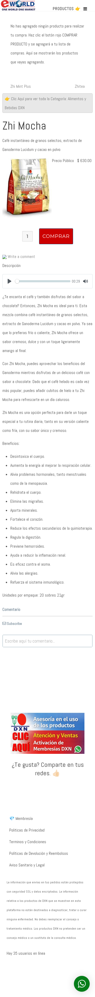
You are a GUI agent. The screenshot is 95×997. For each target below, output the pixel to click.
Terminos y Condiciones (27, 841)
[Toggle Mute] (85, 281)
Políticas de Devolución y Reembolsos (38, 853)
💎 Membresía (21, 818)
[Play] (9, 281)
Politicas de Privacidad (27, 830)
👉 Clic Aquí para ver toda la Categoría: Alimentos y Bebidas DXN (45, 103)
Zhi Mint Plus (20, 86)
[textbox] (47, 641)
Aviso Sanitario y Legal (27, 865)
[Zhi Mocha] (27, 188)
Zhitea (80, 86)
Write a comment (21, 256)
